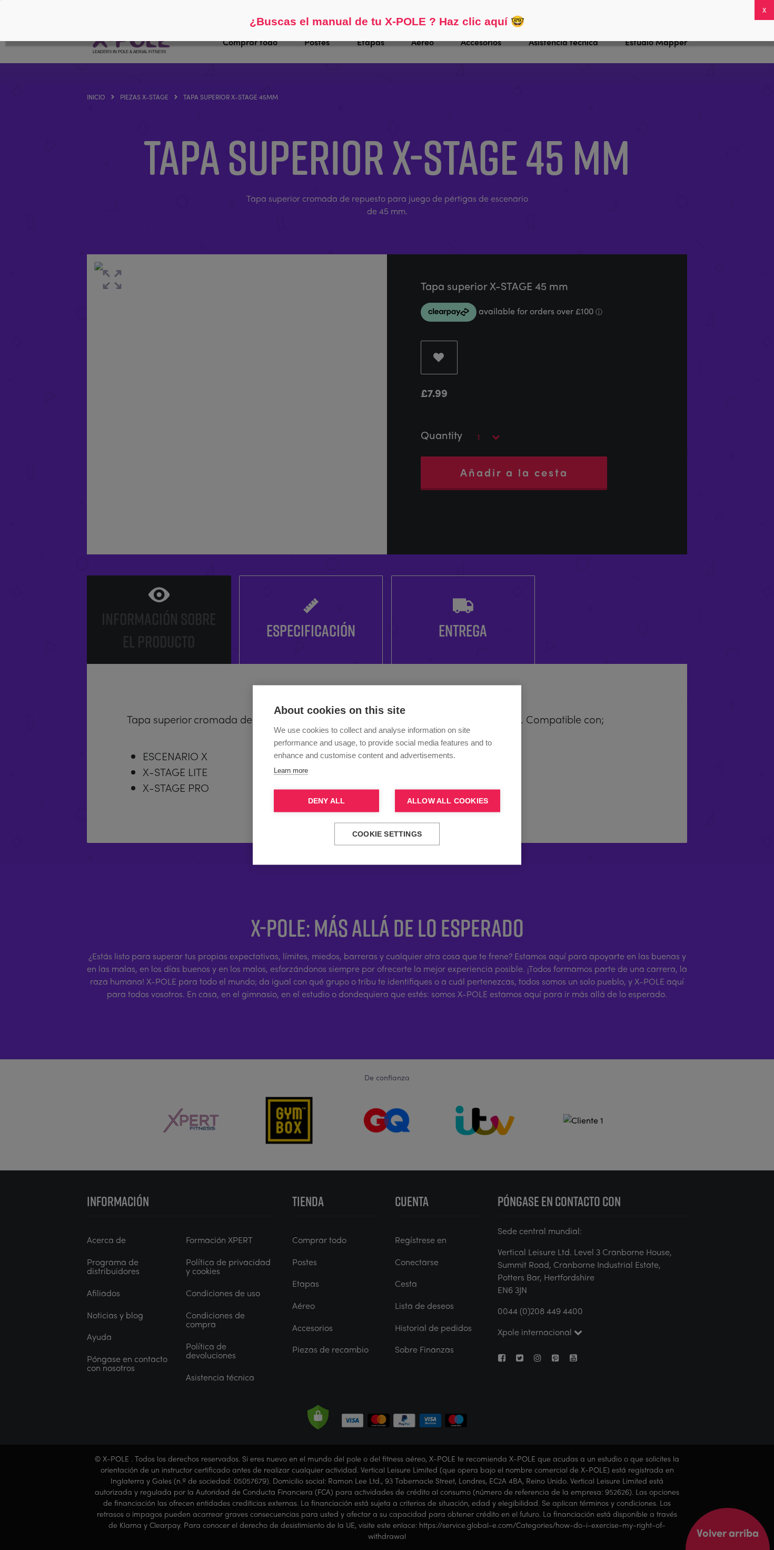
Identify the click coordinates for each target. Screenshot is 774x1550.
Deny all (326, 801)
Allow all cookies (447, 801)
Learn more (291, 770)
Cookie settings (387, 834)
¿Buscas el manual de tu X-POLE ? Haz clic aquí (379, 21)
